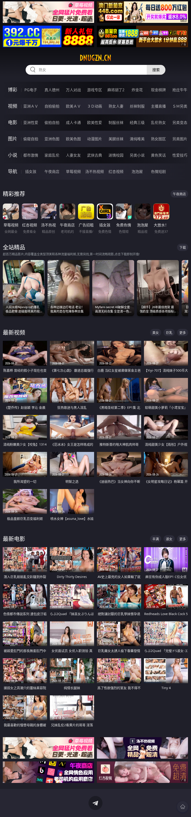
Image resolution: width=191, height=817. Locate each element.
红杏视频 (116, 171)
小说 (12, 155)
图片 (12, 139)
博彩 (12, 90)
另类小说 (137, 155)
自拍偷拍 (51, 106)
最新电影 (14, 538)
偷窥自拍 (30, 138)
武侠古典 (94, 155)
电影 (12, 122)
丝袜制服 (137, 106)
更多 (182, 332)
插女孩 (30, 171)
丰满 (155, 539)
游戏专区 (94, 89)
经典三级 (137, 122)
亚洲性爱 (30, 122)
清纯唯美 (137, 138)
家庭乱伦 (51, 155)
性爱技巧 (179, 155)
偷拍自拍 (51, 122)
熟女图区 (158, 138)
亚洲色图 (51, 138)
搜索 (156, 69)
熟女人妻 (116, 106)
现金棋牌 (158, 89)
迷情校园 (116, 155)
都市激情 (30, 155)
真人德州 (51, 89)
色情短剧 (158, 171)
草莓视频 (73, 171)
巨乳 (169, 332)
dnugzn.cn (95, 58)
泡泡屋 (137, 171)
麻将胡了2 (115, 89)
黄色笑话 (158, 155)
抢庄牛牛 (179, 89)
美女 (155, 332)
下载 (182, 247)
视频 (12, 106)
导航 (12, 171)
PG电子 (30, 89)
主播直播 (158, 106)
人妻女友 (73, 155)
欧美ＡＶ (73, 106)
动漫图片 (94, 138)
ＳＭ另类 (179, 106)
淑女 (169, 539)
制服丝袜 (116, 122)
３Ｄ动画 (94, 106)
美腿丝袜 (116, 138)
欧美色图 (73, 138)
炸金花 (137, 89)
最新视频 (14, 332)
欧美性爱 (94, 122)
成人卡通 (73, 122)
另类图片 (179, 138)
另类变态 (179, 122)
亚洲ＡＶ (30, 106)
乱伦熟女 (158, 122)
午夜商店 (51, 171)
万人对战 (73, 89)
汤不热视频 (94, 171)
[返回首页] (182, 806)
